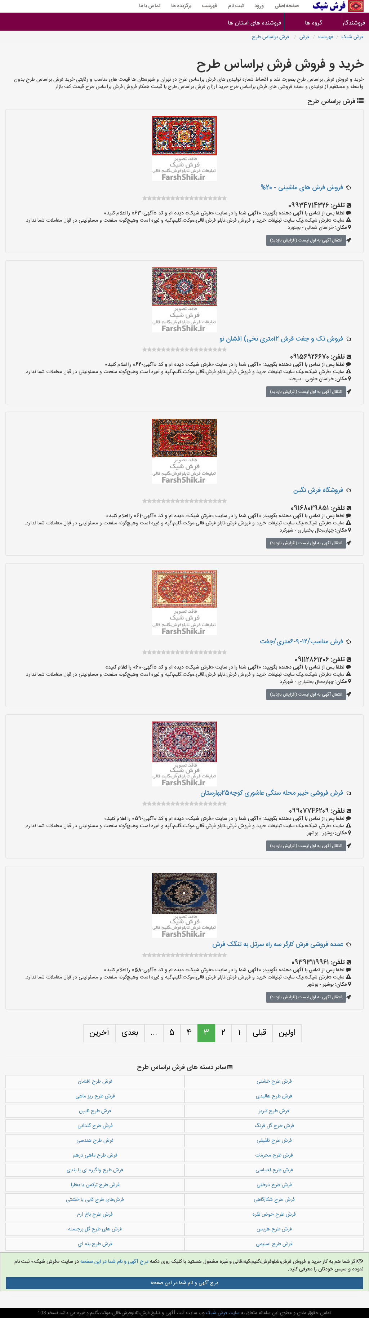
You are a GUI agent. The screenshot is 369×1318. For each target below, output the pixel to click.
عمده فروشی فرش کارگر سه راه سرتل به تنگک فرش (277, 944)
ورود (259, 6)
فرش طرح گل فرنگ (274, 1126)
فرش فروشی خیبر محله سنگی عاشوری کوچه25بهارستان (271, 793)
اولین (287, 1032)
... (154, 1032)
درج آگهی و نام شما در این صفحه (113, 1261)
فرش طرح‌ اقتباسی (274, 1170)
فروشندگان (356, 23)
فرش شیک (353, 37)
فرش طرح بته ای (95, 1244)
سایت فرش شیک (222, 1313)
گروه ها (313, 23)
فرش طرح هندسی (95, 1140)
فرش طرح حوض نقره (274, 1214)
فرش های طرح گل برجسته (95, 1229)
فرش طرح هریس (274, 1229)
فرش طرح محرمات (274, 1155)
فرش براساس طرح (271, 37)
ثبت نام (236, 6)
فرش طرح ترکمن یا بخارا (95, 1185)
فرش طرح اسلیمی (274, 1244)
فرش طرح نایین (95, 1111)
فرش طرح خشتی (274, 1081)
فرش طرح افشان (95, 1081)
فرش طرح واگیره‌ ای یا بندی (95, 1170)
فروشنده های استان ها (254, 23)
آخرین (99, 1032)
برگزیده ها (181, 6)
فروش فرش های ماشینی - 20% (302, 187)
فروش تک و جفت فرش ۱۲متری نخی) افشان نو (281, 339)
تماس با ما (149, 6)
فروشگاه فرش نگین (318, 490)
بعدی (129, 1032)
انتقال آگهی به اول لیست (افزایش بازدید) (306, 240)
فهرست (209, 6)
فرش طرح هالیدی (274, 1096)
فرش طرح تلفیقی (274, 1140)
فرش (304, 37)
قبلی (259, 1032)
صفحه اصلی (287, 6)
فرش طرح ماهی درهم (95, 1155)
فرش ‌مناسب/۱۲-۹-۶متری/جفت (301, 641)
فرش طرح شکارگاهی (274, 1199)
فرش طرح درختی (274, 1185)
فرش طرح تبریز (274, 1111)
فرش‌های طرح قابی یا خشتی (95, 1199)
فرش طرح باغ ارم (95, 1214)
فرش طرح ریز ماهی (95, 1096)
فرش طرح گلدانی (95, 1126)
